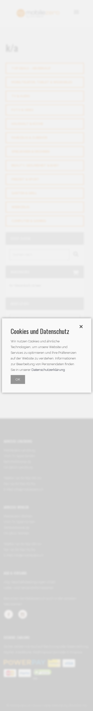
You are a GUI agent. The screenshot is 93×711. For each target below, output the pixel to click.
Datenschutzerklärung (48, 370)
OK (18, 379)
